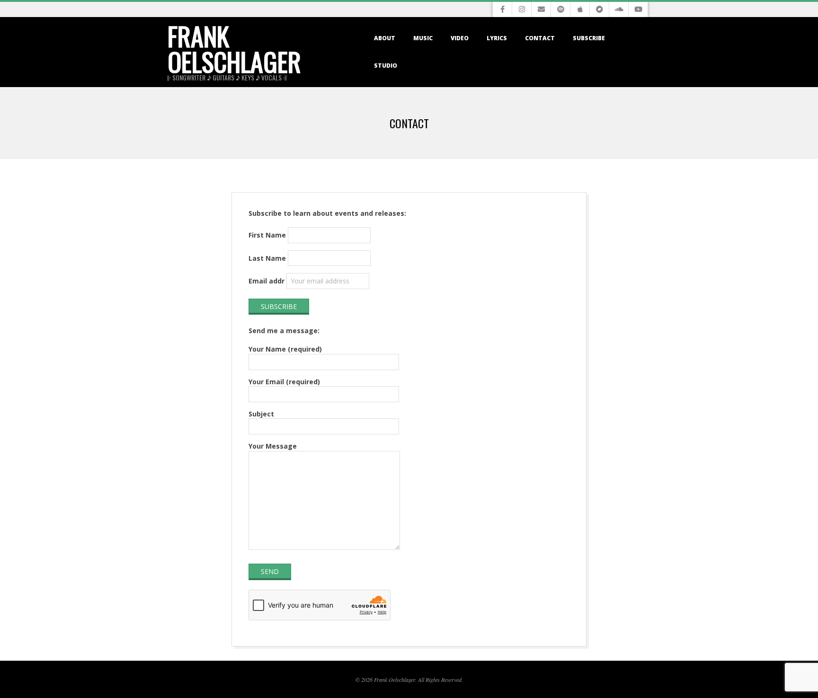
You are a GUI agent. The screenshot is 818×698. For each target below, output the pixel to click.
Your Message (273, 446)
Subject (261, 413)
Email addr (267, 280)
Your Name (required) (285, 349)
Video (460, 38)
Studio (385, 66)
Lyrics (497, 38)
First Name (267, 234)
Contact (540, 38)
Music (423, 38)
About (384, 38)
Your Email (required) (284, 381)
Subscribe (589, 38)
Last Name (267, 258)
